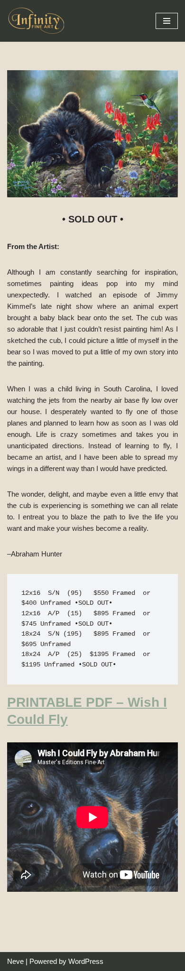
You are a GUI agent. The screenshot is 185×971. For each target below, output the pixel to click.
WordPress (85, 961)
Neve (15, 961)
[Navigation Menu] (167, 21)
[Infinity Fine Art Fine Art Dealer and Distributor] (38, 21)
